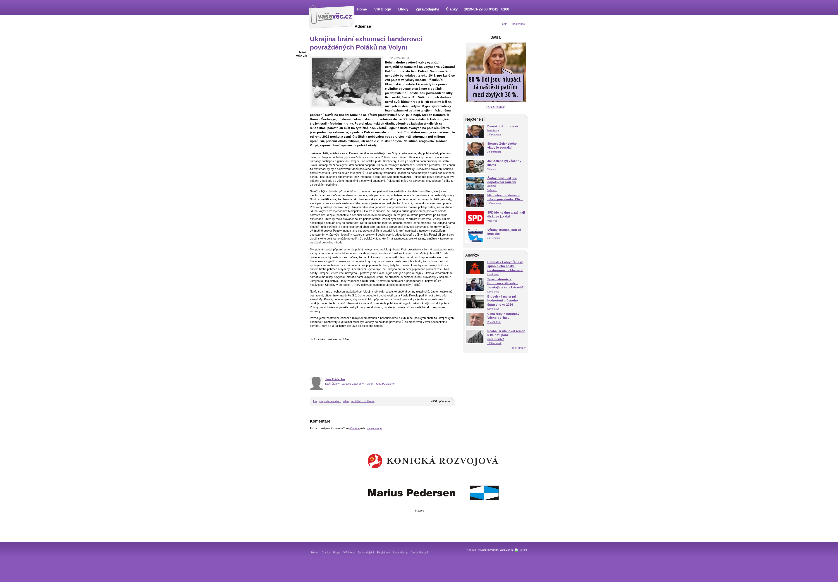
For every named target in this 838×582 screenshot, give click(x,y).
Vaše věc (492, 169)
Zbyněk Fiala (494, 322)
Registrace (383, 552)
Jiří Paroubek (494, 134)
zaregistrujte (374, 428)
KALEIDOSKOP (495, 107)
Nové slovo (493, 274)
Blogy (403, 9)
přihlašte (354, 428)
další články (518, 347)
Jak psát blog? (419, 552)
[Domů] (332, 16)
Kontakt (471, 549)
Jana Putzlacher (335, 379)
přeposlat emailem (330, 401)
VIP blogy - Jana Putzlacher (378, 383)
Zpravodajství (427, 9)
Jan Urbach (493, 238)
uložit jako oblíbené (362, 401)
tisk (315, 401)
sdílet (346, 401)
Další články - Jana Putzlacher (343, 383)
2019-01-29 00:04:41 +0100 (486, 9)
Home (362, 9)
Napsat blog (400, 552)
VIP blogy (382, 9)
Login (504, 24)
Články (452, 9)
